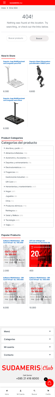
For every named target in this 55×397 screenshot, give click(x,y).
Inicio (3, 8)
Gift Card (9, 182)
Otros (8, 201)
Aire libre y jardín (13, 148)
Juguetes (10, 196)
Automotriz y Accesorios (16, 158)
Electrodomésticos (13, 167)
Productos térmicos (14, 206)
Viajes (8, 225)
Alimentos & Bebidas (14, 153)
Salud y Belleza (12, 215)
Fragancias (10, 172)
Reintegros (10, 210)
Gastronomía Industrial (15, 177)
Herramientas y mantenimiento (19, 186)
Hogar (8, 191)
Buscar (39, 38)
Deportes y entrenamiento (17, 162)
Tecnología (10, 220)
